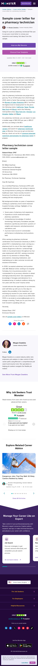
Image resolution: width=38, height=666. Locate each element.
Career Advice (6, 9)
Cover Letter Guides (19, 9)
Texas (26, 107)
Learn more (25, 662)
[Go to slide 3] (15, 493)
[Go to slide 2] (13, 493)
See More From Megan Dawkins (15, 374)
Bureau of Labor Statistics (14, 102)
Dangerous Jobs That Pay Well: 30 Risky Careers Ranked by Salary (18, 477)
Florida (31, 107)
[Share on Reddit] (23, 323)
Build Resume (26, 3)
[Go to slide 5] (23, 566)
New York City (21, 112)
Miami (18, 114)
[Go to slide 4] (17, 493)
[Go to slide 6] (20, 493)
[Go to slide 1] (11, 493)
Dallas (11, 114)
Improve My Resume (19, 45)
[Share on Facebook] (10, 323)
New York (5, 109)
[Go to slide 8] (24, 493)
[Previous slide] (4, 493)
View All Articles (19, 498)
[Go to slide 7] (22, 493)
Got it (32, 662)
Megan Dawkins (14, 27)
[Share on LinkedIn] (19, 323)
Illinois (14, 109)
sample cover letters (14, 317)
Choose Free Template (19, 52)
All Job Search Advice (11, 560)
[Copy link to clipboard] (28, 323)
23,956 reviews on (14, 619)
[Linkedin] (9, 352)
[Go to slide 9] (26, 493)
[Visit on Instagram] (14, 323)
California (20, 107)
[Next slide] (34, 493)
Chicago (29, 112)
